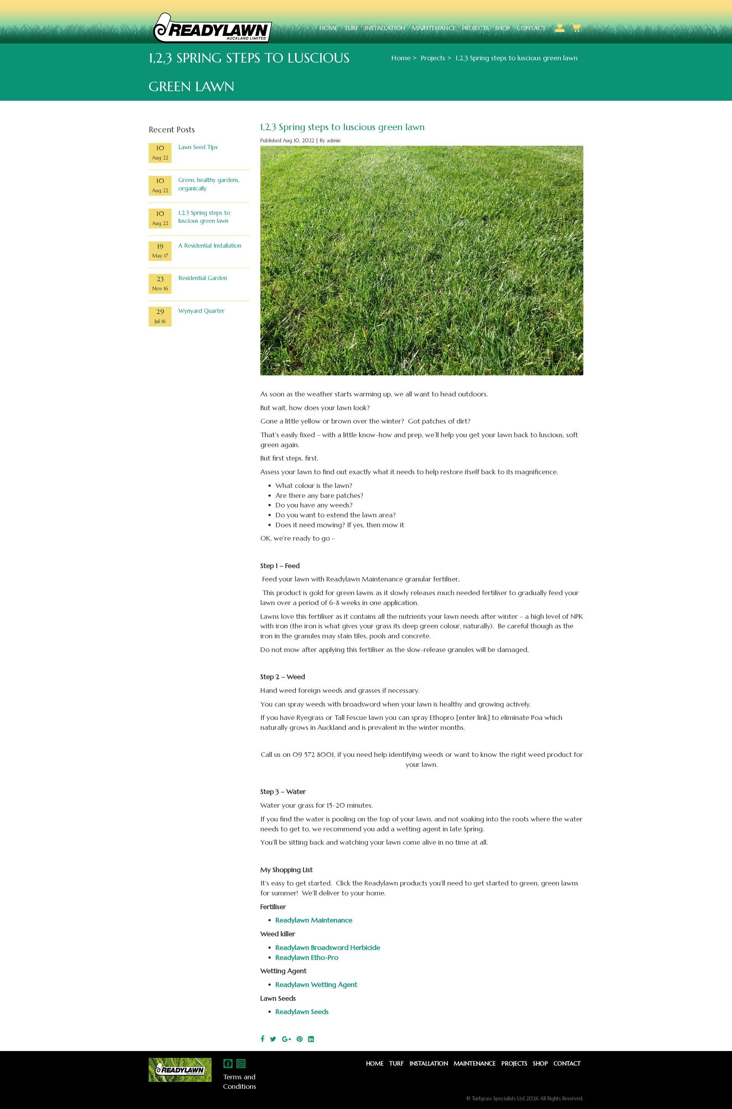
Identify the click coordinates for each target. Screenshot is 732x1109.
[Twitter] (273, 1039)
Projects (475, 28)
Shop (502, 28)
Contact (531, 28)
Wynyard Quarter (201, 310)
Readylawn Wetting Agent (316, 984)
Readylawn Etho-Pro (307, 957)
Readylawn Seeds (302, 1011)
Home (328, 28)
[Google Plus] (286, 1039)
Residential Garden (202, 278)
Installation (385, 28)
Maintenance (434, 28)
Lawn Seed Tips (198, 147)
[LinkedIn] (311, 1039)
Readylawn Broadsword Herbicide (328, 947)
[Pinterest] (299, 1039)
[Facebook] (262, 1039)
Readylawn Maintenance (314, 920)
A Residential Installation (209, 245)
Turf (351, 28)
